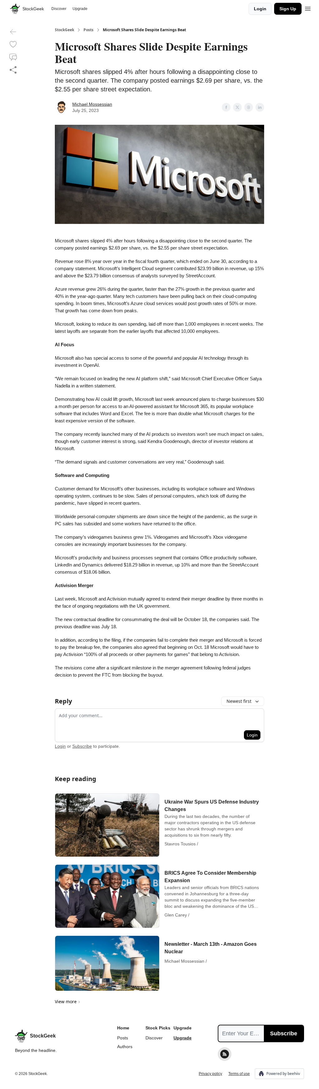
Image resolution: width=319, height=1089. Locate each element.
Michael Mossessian (92, 104)
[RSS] (224, 1054)
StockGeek (64, 29)
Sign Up (287, 8)
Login (260, 8)
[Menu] (308, 7)
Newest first (238, 701)
